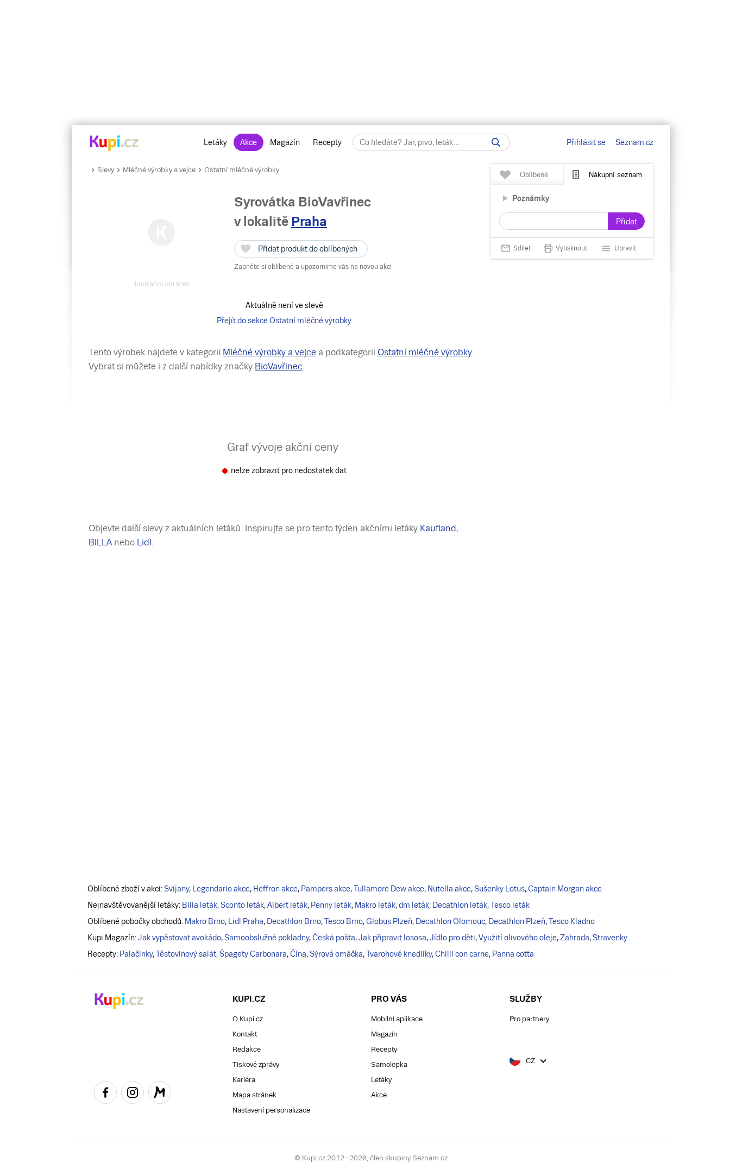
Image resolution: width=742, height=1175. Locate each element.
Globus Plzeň (389, 921)
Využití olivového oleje (518, 937)
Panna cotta (513, 954)
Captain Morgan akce (565, 888)
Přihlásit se (586, 142)
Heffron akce (275, 888)
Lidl (144, 542)
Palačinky (136, 954)
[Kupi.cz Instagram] (132, 1094)
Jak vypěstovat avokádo (179, 937)
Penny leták (331, 905)
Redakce (246, 1049)
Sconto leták (242, 905)
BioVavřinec (279, 366)
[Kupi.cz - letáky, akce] (114, 144)
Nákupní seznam (615, 175)
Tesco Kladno (572, 921)
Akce (248, 142)
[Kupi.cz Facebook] (105, 1094)
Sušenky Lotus (499, 888)
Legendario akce (221, 888)
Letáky (215, 142)
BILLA (100, 542)
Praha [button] (309, 221)
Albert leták (287, 905)
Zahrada (574, 937)
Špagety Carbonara (253, 954)
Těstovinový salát (186, 954)
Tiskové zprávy (255, 1064)
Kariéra (243, 1080)
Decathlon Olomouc (450, 921)
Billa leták (199, 905)
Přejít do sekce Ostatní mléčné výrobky (284, 320)
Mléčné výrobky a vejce (159, 170)
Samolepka (389, 1064)
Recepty (327, 142)
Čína (298, 954)
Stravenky (610, 937)
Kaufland (438, 528)
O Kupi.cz (247, 1019)
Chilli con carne (462, 954)
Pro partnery (529, 1019)
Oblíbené (534, 175)
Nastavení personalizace (271, 1110)
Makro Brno (205, 921)
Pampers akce (325, 888)
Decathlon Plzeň (516, 921)
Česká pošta (333, 937)
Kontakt (244, 1034)
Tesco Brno (343, 921)
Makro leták (375, 905)
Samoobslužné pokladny (266, 937)
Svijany (176, 888)
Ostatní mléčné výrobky (241, 170)
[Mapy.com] (159, 1094)
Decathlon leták (459, 905)
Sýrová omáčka (336, 954)
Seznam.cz (634, 142)
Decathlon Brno (294, 921)
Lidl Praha (245, 921)
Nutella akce (449, 888)
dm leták (414, 905)
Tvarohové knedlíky (399, 954)
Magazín (285, 142)
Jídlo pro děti (452, 937)
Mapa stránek (254, 1095)
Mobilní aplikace (397, 1019)
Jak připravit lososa (392, 937)
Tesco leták (510, 905)
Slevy (105, 170)
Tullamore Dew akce (389, 888)
